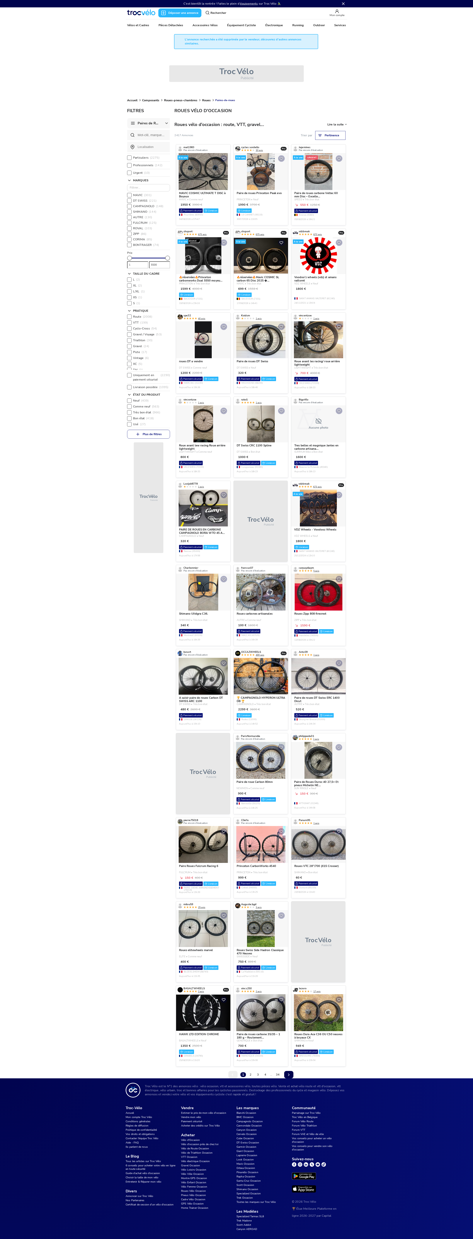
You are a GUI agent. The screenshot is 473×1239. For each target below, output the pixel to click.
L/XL (139, 291)
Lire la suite (335, 124)
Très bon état (146, 412)
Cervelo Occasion (246, 1134)
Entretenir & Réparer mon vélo (143, 1181)
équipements (249, 4)
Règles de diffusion (137, 1125)
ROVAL (142, 228)
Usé (139, 424)
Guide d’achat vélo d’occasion (143, 1173)
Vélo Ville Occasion (192, 1174)
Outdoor (319, 25)
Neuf (141, 401)
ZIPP (139, 234)
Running (298, 25)
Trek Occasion (244, 1198)
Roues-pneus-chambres (181, 100)
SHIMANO (144, 212)
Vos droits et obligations (140, 1134)
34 (278, 1075)
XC (137, 364)
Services (340, 25)
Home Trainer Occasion (194, 1208)
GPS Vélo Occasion (192, 1203)
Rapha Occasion (245, 1176)
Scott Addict (243, 1225)
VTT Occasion (189, 1157)
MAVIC (142, 195)
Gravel (141, 346)
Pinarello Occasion (247, 1172)
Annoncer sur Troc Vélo (139, 1196)
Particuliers (146, 158)
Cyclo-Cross (145, 328)
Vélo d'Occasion (190, 1140)
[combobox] (148, 147)
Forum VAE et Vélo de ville (308, 1134)
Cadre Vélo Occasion (193, 1199)
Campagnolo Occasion (249, 1121)
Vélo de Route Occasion (195, 1148)
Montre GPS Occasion (194, 1178)
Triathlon (142, 340)
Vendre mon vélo (191, 1117)
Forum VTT (298, 1130)
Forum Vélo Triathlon (304, 1125)
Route (142, 317)
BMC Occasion (244, 1117)
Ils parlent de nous (137, 1147)
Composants (150, 100)
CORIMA (142, 239)
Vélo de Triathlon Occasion (196, 1153)
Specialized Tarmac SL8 (250, 1216)
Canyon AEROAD (246, 1229)
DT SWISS (144, 201)
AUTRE (142, 217)
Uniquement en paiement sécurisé (151, 377)
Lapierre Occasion (246, 1155)
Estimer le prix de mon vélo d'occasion (203, 1113)
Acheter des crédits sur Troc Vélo (200, 1125)
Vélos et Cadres (138, 25)
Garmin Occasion (246, 1147)
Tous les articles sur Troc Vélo (143, 1161)
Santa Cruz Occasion (248, 1181)
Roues (206, 100)
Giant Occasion (245, 1151)
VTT (140, 323)
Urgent (141, 173)
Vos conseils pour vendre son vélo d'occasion (312, 1147)
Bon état (143, 418)
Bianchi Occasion (246, 1113)
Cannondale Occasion (249, 1125)
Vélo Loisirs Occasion (193, 1169)
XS (137, 297)
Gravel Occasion (190, 1165)
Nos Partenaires (135, 1200)
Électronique (274, 25)
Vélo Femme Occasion (194, 1186)
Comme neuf (146, 407)
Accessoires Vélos (205, 25)
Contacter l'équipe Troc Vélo (142, 1138)
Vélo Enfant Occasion (193, 1182)
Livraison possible (151, 387)
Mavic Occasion (245, 1164)
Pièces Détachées (171, 25)
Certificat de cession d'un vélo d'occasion (149, 1204)
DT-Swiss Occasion (247, 1142)
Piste (140, 352)
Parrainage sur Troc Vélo (306, 1113)
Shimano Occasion (247, 1189)
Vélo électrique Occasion (195, 1161)
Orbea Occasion (245, 1168)
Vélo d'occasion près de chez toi (199, 1144)
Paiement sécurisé (191, 1121)
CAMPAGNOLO (148, 206)
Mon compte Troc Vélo (139, 1117)
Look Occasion (245, 1159)
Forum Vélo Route (302, 1121)
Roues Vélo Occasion (193, 1191)
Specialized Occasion (248, 1193)
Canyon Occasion (246, 1130)
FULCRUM (144, 223)
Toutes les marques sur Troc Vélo (256, 1202)
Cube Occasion (245, 1138)
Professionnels (147, 165)
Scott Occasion (245, 1185)
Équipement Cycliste (241, 25)
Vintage (141, 358)
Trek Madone (244, 1220)
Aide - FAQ (132, 1142)
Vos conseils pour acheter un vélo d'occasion (312, 1140)
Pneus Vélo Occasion (193, 1195)
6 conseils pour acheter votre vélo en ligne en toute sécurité (150, 1167)
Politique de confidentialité (141, 1130)
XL (137, 286)
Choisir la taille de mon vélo (142, 1177)
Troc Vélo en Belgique (304, 1117)
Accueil (132, 100)
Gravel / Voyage (147, 334)
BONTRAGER (146, 245)
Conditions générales (138, 1121)
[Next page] (288, 1074)
